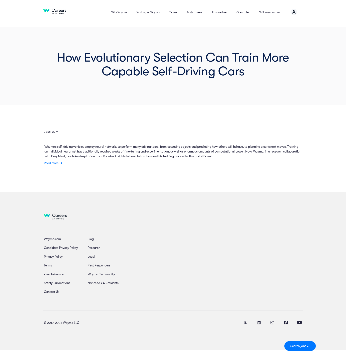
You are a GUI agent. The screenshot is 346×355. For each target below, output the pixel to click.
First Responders (99, 265)
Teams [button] (173, 12)
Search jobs (298, 346)
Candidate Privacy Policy (61, 248)
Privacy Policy (53, 256)
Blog (91, 239)
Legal (91, 256)
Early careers (194, 12)
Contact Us (51, 292)
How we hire (219, 12)
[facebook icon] (286, 323)
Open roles (242, 12)
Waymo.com (52, 239)
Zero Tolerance (54, 274)
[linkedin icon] (258, 323)
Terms (48, 265)
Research (94, 248)
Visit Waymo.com (269, 12)
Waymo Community (101, 274)
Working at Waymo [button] (148, 12)
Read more (51, 163)
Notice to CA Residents (103, 283)
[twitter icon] (245, 323)
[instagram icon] (272, 323)
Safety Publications (57, 283)
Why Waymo (119, 12)
